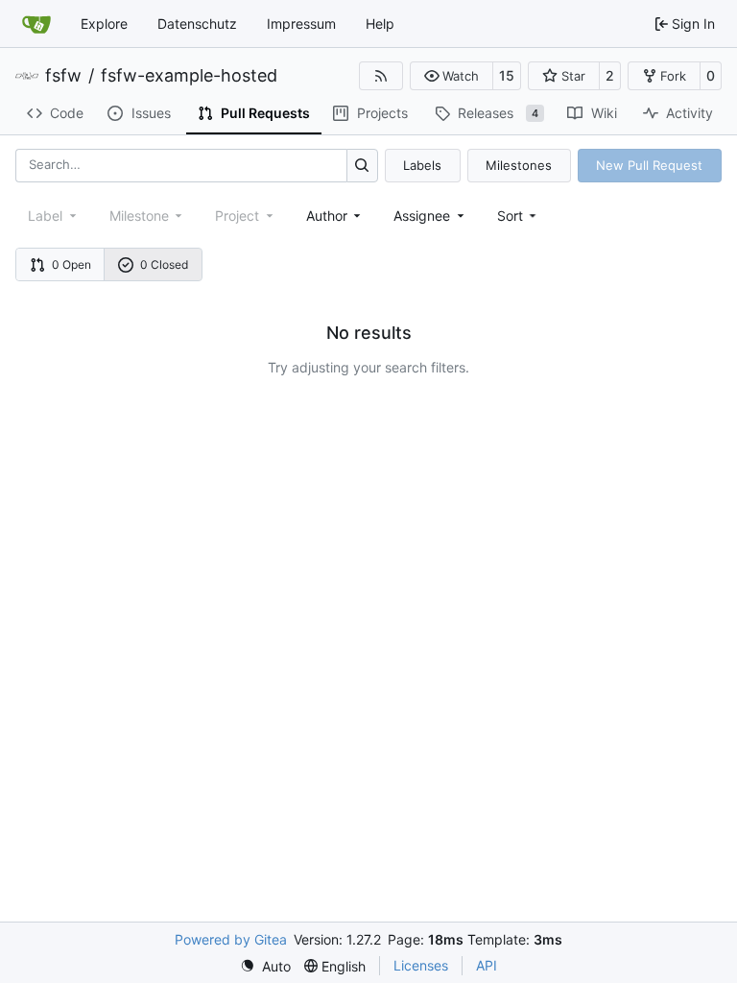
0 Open (71, 264)
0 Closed (164, 264)
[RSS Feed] (381, 75)
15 (506, 75)
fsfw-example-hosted (189, 75)
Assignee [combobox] (421, 215)
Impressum (301, 23)
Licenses (420, 965)
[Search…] (362, 165)
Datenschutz (197, 23)
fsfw (63, 75)
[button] (451, 75)
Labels (422, 165)
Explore (104, 23)
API (486, 965)
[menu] (519, 215)
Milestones (519, 165)
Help (380, 23)
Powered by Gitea (231, 939)
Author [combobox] (326, 215)
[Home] (36, 24)
